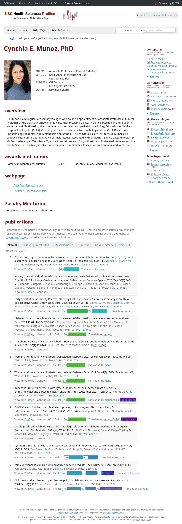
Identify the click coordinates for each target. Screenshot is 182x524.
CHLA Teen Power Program (28, 185)
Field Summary (104, 245)
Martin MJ (125, 260)
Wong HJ (68, 264)
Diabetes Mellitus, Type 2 (162, 65)
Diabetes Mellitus (157, 59)
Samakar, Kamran (163, 96)
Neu (71, 488)
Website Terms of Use (142, 519)
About (23, 30)
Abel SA (57, 264)
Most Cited (42, 245)
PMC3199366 (44, 453)
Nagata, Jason (162, 141)
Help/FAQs (39, 30)
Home (10, 30)
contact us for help (17, 237)
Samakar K (81, 264)
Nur (90, 457)
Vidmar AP (112, 260)
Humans (100, 269)
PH (126, 399)
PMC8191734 (56, 395)
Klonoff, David (162, 129)
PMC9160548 (98, 345)
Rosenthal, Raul (163, 133)
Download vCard (59, 89)
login (81, 233)
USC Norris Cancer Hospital (76, 3)
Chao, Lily (159, 92)
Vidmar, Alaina (162, 100)
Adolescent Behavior (159, 62)
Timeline (84, 245)
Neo (73, 457)
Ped (105, 473)
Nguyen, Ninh (161, 145)
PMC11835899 (112, 306)
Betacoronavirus (156, 69)
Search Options (61, 30)
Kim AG (18, 264)
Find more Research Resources (158, 15)
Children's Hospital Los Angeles (30, 191)
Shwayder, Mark (160, 178)
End (75, 334)
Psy (109, 488)
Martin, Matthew (163, 108)
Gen (74, 311)
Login (12, 38)
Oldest (27, 245)
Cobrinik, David (160, 174)
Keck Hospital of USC (46, 3)
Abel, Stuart (160, 104)
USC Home (8, 3)
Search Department (161, 182)
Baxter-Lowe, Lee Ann (161, 165)
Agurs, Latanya (160, 160)
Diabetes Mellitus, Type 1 (162, 72)
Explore (154, 76)
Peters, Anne (161, 137)
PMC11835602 (83, 329)
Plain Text (124, 245)
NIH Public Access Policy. (113, 512)
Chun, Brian (158, 170)
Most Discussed (64, 245)
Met (69, 269)
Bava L (59, 468)
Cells (114, 399)
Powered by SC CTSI (169, 3)
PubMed (29, 269)
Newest (12, 245)
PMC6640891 (90, 434)
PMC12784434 (118, 287)
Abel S (18, 306)
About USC (24, 3)
